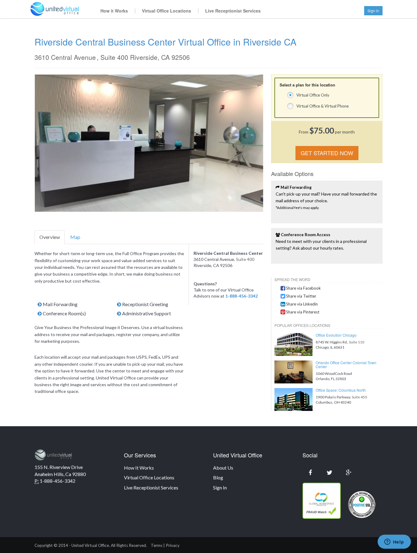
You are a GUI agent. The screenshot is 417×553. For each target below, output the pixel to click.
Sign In (220, 487)
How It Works (139, 468)
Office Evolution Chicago (336, 335)
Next (272, 143)
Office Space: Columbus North (341, 390)
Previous (26, 143)
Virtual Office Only (312, 95)
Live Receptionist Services (233, 11)
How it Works (114, 11)
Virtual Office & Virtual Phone (322, 106)
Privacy (172, 545)
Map (75, 237)
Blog (218, 477)
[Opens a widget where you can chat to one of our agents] (394, 542)
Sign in (373, 10)
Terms (156, 545)
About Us (223, 468)
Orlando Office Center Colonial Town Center (346, 364)
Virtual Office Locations (166, 11)
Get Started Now (327, 153)
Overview (49, 237)
